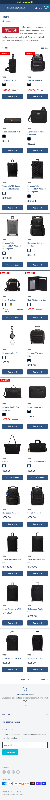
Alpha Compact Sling (10, 80)
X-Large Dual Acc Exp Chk (36, 560)
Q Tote (5, 461)
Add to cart (12, 96)
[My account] (40, 8)
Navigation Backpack (10, 513)
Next (43, 679)
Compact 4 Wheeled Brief (35, 354)
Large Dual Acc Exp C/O (11, 658)
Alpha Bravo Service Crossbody (35, 133)
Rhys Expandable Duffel (36, 461)
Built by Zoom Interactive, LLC (12, 795)
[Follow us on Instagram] (13, 772)
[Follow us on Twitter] (8, 772)
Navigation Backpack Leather (35, 244)
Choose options (12, 265)
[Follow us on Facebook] (4, 772)
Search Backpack (34, 513)
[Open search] (36, 8)
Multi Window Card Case (36, 300)
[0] (45, 7)
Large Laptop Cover (35, 407)
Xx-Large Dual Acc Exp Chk (11, 560)
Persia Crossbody (9, 300)
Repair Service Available (25, 2)
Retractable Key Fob (10, 353)
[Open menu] (3, 8)
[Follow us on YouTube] (18, 772)
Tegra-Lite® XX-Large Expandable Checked (11, 187)
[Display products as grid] (42, 48)
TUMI (4, 77)
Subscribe (10, 752)
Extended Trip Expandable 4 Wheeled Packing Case (36, 189)
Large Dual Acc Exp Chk (11, 609)
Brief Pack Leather (35, 80)
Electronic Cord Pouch (11, 132)
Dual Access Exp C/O (35, 658)
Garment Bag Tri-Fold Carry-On (10, 408)
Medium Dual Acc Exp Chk (35, 610)
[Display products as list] (46, 48)
